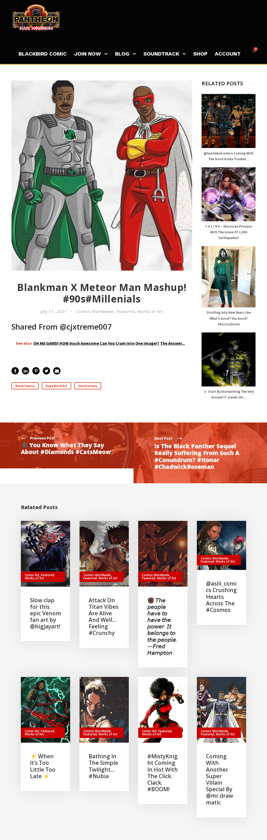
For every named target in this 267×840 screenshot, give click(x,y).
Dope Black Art (56, 386)
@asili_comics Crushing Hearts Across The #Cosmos (221, 596)
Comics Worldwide (95, 311)
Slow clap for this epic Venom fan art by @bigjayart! (45, 613)
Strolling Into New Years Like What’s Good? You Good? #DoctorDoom (229, 318)
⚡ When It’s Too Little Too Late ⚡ (43, 766)
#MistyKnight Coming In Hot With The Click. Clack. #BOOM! (162, 773)
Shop (200, 54)
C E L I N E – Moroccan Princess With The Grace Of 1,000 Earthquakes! (228, 232)
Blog (122, 54)
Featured (125, 311)
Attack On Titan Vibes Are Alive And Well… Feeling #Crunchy (103, 617)
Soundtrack (161, 54)
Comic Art (32, 575)
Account (228, 54)
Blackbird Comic (43, 54)
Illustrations (87, 386)
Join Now (87, 54)
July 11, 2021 (53, 311)
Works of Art (150, 311)
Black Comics (25, 386)
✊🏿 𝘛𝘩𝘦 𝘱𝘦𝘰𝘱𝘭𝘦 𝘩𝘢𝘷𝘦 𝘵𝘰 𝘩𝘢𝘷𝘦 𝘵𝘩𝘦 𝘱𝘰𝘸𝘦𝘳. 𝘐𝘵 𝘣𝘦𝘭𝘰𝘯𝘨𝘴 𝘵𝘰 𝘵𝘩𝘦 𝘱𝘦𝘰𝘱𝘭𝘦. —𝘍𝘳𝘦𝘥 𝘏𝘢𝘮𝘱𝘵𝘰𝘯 (162, 627)
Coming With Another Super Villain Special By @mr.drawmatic (219, 779)
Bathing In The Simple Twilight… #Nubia (103, 766)
